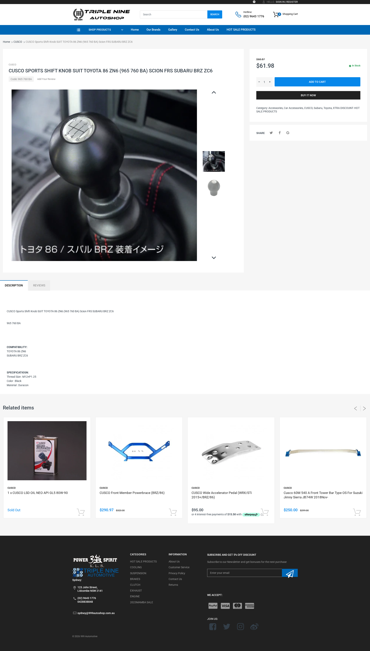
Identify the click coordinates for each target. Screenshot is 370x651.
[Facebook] (279, 133)
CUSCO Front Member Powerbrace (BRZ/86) (132, 493)
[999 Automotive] (101, 14)
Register (292, 1)
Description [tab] (14, 285)
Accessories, (275, 108)
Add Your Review (46, 79)
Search (214, 14)
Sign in (280, 1)
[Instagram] (240, 626)
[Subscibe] (290, 573)
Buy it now (308, 95)
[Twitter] (271, 133)
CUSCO (17, 41)
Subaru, (318, 108)
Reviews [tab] (39, 285)
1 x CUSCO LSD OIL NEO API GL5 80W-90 (38, 493)
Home (6, 41)
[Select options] (81, 512)
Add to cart (317, 81)
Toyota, (328, 108)
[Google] (287, 133)
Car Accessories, (294, 108)
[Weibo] (254, 626)
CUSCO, (308, 108)
